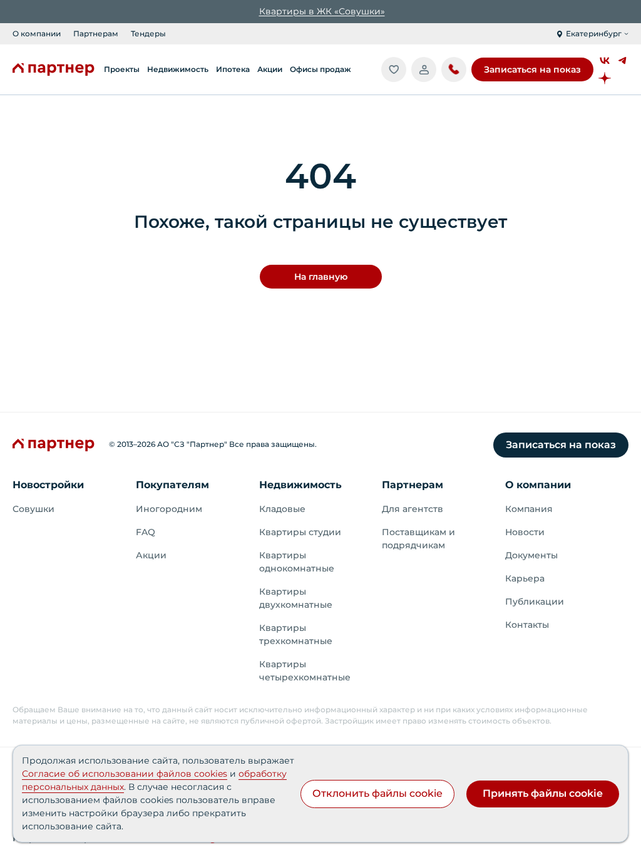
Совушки (33, 509)
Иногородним (169, 509)
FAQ (145, 532)
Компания (529, 509)
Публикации (534, 601)
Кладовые (282, 509)
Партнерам (95, 33)
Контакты (527, 624)
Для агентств (412, 509)
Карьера (525, 578)
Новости (525, 532)
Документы (531, 555)
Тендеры (148, 33)
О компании (37, 33)
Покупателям (172, 485)
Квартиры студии (300, 532)
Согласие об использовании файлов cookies (124, 773)
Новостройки (48, 485)
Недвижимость (300, 485)
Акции (151, 555)
